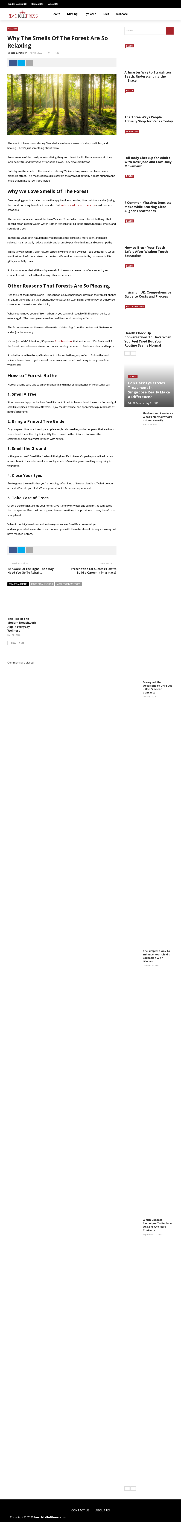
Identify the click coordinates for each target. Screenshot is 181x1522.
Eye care (90, 14)
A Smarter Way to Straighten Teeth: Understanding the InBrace (147, 76)
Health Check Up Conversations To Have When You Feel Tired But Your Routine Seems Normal (147, 339)
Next (21, 642)
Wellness (12, 28)
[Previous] (127, 353)
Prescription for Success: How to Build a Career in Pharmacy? (93, 570)
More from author (42, 584)
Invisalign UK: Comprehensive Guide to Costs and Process (147, 294)
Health (55, 14)
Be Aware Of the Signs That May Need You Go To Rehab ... (30, 570)
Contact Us (37, 4)
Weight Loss (132, 131)
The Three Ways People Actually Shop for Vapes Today (148, 119)
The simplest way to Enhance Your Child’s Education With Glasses (156, 956)
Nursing (72, 14)
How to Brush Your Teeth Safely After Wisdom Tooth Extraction (146, 251)
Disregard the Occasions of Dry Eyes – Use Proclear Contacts (157, 687)
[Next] (133, 353)
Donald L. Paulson (17, 52)
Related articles (18, 584)
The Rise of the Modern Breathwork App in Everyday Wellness (21, 624)
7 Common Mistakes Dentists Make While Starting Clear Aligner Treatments (147, 206)
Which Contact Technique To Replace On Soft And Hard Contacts (157, 1225)
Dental (129, 46)
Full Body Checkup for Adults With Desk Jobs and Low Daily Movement (147, 162)
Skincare (122, 14)
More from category (68, 584)
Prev (13, 642)
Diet (106, 14)
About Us (53, 4)
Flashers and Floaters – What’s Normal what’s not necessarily (158, 416)
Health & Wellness (135, 306)
